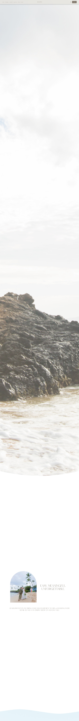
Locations (11, 2)
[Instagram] (70, 2)
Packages (7, 2)
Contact (22, 2)
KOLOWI (39, 2)
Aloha (3, 2)
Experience (15, 2)
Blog (19, 2)
